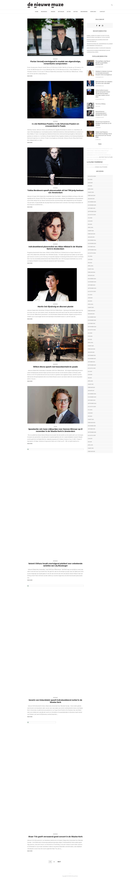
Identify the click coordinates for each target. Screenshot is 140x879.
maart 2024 (91, 269)
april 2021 (90, 381)
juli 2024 (90, 256)
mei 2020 (90, 416)
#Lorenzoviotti (90, 152)
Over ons (93, 11)
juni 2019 (90, 438)
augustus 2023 (92, 291)
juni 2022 (90, 336)
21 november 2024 (78, 422)
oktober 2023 (91, 285)
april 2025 (90, 227)
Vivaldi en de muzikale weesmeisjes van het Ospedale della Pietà (98, 51)
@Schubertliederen (101, 159)
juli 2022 (90, 333)
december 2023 (92, 278)
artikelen (61, 11)
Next (59, 861)
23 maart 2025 (69, 239)
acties (69, 11)
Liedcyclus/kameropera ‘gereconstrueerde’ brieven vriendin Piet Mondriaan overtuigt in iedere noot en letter (103, 93)
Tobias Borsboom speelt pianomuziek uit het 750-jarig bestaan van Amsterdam (55, 191)
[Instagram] (102, 26)
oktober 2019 (91, 429)
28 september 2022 (100, 99)
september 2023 (92, 288)
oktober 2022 (91, 323)
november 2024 (92, 243)
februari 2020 (91, 422)
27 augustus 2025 (100, 117)
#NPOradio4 (89, 148)
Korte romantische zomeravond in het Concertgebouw (97, 40)
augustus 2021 (91, 368)
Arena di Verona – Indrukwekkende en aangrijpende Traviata (101, 113)
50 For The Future (106, 157)
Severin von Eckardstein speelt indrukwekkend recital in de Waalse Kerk (55, 701)
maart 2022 (91, 345)
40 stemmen (106, 154)
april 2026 (90, 189)
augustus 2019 (92, 435)
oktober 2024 (91, 246)
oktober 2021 (91, 361)
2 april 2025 (79, 183)
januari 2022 (91, 352)
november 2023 (92, 281)
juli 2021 (90, 371)
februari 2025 (91, 233)
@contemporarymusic (92, 164)
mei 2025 (90, 224)
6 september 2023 (50, 829)
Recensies (44, 11)
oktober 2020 (91, 400)
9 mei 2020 (98, 106)
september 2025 (92, 211)
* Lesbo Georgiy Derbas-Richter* (101, 150)
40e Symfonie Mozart (97, 148)
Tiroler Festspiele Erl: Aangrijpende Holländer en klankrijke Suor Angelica (100, 44)
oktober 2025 (91, 208)
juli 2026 (90, 179)
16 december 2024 (78, 359)
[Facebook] (96, 26)
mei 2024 (90, 262)
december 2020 (92, 393)
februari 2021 (91, 387)
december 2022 (92, 317)
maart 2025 (91, 230)
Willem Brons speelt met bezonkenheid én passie (55, 367)
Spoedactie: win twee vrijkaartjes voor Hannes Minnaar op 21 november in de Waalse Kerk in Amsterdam (55, 430)
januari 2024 (91, 275)
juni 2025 (90, 221)
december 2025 (92, 201)
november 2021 (92, 358)
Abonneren (84, 11)
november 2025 (92, 205)
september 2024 (92, 249)
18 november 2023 (78, 693)
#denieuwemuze (106, 148)
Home (36, 11)
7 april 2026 (79, 117)
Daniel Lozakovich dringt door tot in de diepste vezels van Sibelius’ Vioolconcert (98, 36)
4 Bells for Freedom (94, 157)
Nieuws (53, 11)
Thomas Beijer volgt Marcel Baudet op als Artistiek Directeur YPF (103, 62)
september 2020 (92, 403)
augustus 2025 (92, 214)
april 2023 (90, 304)
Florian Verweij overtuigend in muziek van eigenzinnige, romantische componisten (55, 62)
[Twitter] (99, 26)
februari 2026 (91, 195)
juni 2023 (90, 297)
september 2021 (92, 365)
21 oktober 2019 (99, 67)
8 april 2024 (79, 556)
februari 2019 (91, 451)
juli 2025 (90, 217)
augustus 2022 (92, 329)
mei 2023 (90, 301)
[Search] (112, 5)
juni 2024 (90, 259)
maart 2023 (91, 307)
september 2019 (92, 432)
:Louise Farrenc (95, 162)
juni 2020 (90, 413)
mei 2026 (90, 185)
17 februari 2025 (71, 299)
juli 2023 (90, 294)
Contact (102, 11)
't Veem (95, 159)
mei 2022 (90, 339)
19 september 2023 (100, 86)
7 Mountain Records (98, 152)
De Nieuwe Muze (33, 54)
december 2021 (92, 355)
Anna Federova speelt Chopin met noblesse (99, 48)
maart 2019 (90, 448)
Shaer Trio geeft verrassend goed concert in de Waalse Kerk (55, 837)
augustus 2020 (92, 406)
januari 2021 (91, 390)
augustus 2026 (92, 176)
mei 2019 (90, 441)
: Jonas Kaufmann (100, 167)
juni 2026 (90, 182)
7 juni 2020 (98, 127)
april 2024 (90, 265)
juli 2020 (90, 409)
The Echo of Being (100, 104)
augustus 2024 (92, 253)
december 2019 (92, 425)
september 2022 (92, 326)
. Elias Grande (90, 159)
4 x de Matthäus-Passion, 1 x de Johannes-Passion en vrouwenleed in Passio (55, 125)
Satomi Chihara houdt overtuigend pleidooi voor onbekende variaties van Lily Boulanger (55, 564)
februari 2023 (91, 310)
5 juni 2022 (98, 139)
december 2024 (92, 240)
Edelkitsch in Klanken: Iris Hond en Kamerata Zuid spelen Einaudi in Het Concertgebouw (104, 73)
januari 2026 (91, 198)
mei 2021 (90, 377)
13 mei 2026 (79, 54)
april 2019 (90, 445)
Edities (75, 11)
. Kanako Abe (100, 154)
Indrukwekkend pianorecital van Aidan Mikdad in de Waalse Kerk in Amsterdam (55, 248)
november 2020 (92, 397)
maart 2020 (91, 419)
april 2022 (90, 342)
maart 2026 (91, 192)
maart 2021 (90, 384)
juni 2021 (90, 374)
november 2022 (92, 320)
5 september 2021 (99, 77)
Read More (29, 76)
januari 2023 (91, 313)
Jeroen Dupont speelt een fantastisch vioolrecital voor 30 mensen (103, 123)
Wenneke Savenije (34, 117)
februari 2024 (91, 272)
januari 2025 (91, 237)
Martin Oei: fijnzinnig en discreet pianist (55, 307)
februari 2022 (91, 349)
